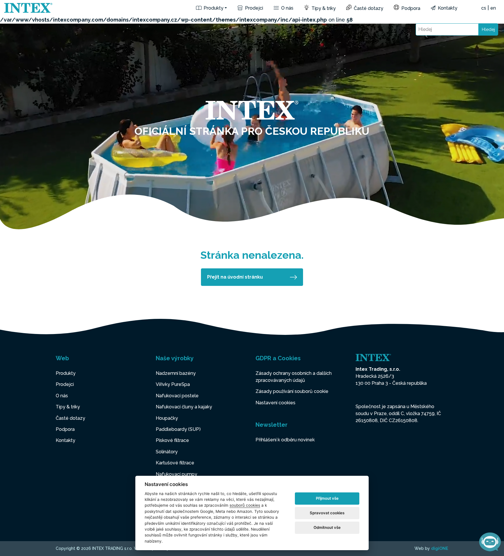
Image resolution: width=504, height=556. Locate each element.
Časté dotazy (368, 8)
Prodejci (253, 8)
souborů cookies (245, 505)
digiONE (439, 548)
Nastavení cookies (275, 402)
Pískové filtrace (172, 440)
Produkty (212, 8)
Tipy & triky (323, 8)
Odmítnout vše (327, 527)
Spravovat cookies (327, 512)
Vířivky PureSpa (173, 384)
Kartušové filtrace (175, 463)
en (493, 8)
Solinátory (167, 451)
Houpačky (167, 418)
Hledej (488, 29)
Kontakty (447, 8)
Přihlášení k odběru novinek (285, 440)
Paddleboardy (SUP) (178, 429)
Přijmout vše (327, 498)
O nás (286, 8)
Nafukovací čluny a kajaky (184, 407)
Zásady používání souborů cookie (292, 391)
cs (483, 8)
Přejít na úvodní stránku (235, 277)
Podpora (410, 8)
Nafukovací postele (177, 395)
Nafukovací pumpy (176, 474)
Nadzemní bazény (176, 373)
